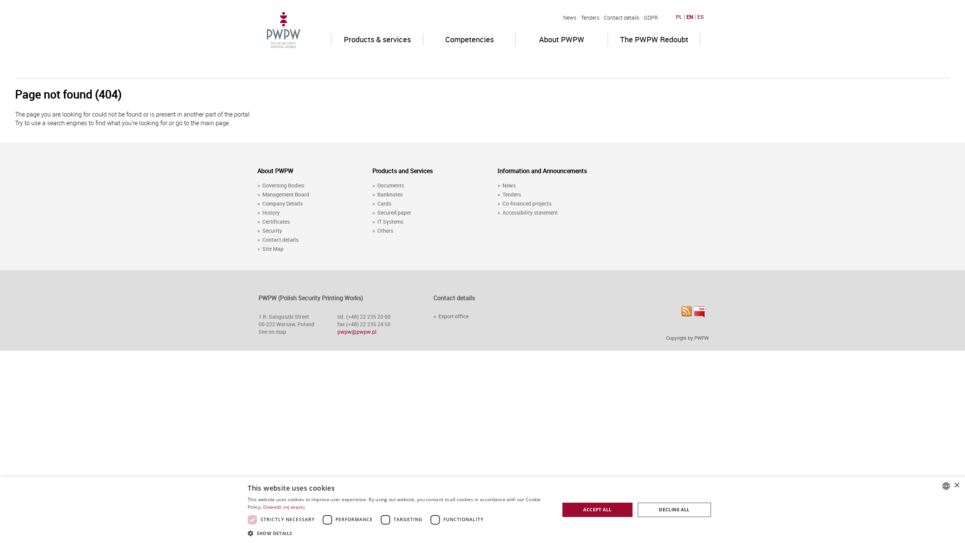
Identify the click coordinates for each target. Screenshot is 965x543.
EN (689, 17)
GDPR (651, 17)
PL (679, 17)
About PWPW (561, 39)
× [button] (956, 485)
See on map (272, 331)
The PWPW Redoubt (654, 39)
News (569, 17)
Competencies (469, 39)
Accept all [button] (597, 509)
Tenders (590, 17)
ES (700, 17)
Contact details (621, 17)
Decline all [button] (674, 509)
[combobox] (946, 486)
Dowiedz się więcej (284, 507)
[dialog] (482, 510)
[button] (399, 533)
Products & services (377, 39)
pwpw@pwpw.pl (357, 331)
